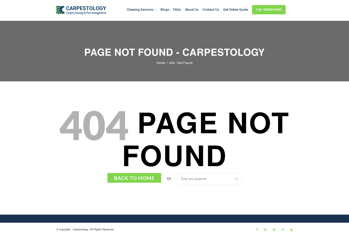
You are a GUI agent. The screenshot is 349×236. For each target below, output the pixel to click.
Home (161, 62)
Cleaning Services (140, 10)
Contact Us (211, 10)
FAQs (177, 10)
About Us (192, 10)
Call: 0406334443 (269, 10)
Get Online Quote (235, 10)
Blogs (165, 10)
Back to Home (134, 178)
